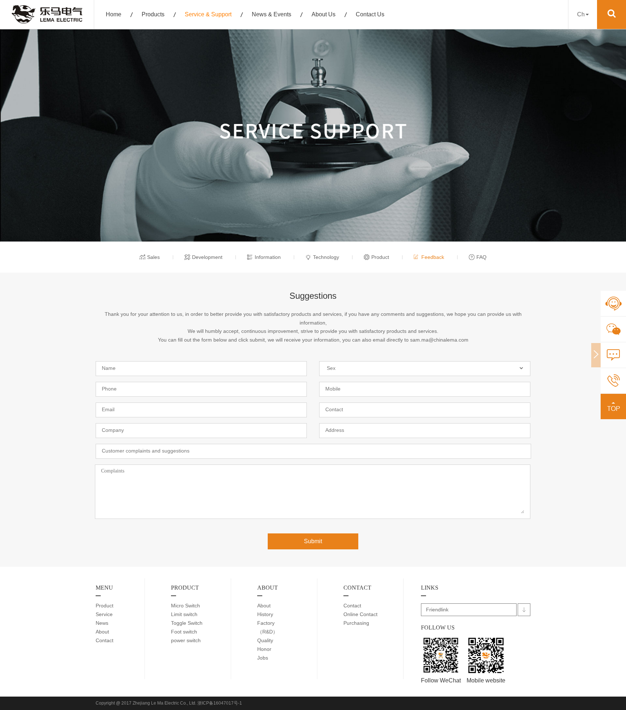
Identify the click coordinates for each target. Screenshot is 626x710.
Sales (153, 257)
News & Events (271, 14)
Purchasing (356, 623)
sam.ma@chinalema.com (439, 340)
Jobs (262, 658)
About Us (323, 14)
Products (153, 14)
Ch (581, 14)
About (102, 632)
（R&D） (267, 632)
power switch (186, 640)
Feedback (432, 257)
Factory (266, 623)
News (102, 623)
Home (113, 14)
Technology (326, 257)
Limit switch (184, 614)
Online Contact (360, 614)
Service (104, 614)
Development (207, 257)
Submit (313, 541)
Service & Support (208, 14)
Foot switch (184, 632)
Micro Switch (185, 605)
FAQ (481, 257)
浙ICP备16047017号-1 (219, 703)
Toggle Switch (187, 623)
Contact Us (370, 14)
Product (380, 257)
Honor (264, 649)
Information (268, 257)
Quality (265, 640)
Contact (104, 640)
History (265, 614)
